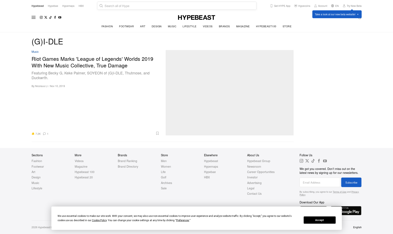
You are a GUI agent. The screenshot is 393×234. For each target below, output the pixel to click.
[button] (105, 133)
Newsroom (254, 166)
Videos (208, 26)
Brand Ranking (127, 161)
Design (157, 26)
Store (287, 26)
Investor (252, 177)
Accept (319, 220)
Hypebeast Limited (48, 227)
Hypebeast (211, 161)
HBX (207, 177)
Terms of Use (339, 191)
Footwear (126, 26)
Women (166, 166)
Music (172, 26)
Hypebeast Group (258, 161)
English (357, 227)
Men (164, 161)
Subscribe (351, 182)
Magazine (243, 26)
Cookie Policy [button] (99, 220)
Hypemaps (211, 166)
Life (163, 172)
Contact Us (254, 193)
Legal (250, 188)
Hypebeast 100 (84, 172)
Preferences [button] (182, 220)
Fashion (107, 26)
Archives (166, 183)
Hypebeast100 (266, 26)
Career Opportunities (261, 172)
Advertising (254, 183)
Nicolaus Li (41, 86)
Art (142, 26)
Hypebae (210, 172)
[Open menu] (34, 17)
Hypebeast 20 (84, 177)
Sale (164, 188)
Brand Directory (128, 166)
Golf (163, 177)
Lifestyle (190, 26)
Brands (224, 26)
